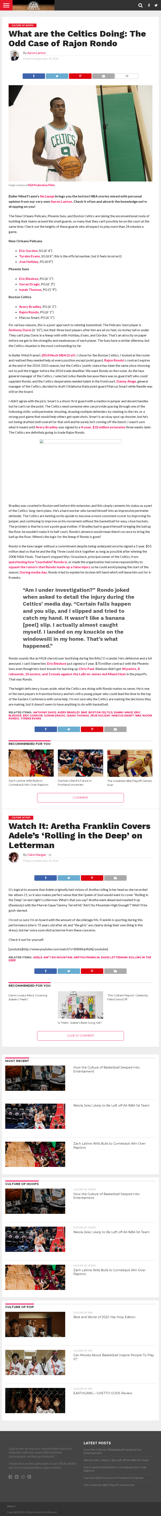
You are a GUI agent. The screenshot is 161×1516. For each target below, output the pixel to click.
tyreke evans (31, 718)
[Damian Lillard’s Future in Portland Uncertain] (80, 775)
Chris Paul (86, 669)
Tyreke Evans (29, 256)
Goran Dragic (29, 284)
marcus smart (123, 715)
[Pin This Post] (80, 75)
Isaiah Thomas (30, 289)
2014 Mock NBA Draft (58, 355)
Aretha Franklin (87, 957)
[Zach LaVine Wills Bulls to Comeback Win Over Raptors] (31, 775)
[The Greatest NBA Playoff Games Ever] (129, 776)
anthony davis (44, 712)
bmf (84, 712)
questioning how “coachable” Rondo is (38, 562)
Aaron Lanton (36, 53)
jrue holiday (100, 715)
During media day (33, 572)
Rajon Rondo (29, 312)
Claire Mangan (36, 855)
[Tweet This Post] (57, 75)
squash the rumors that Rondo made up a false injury (49, 567)
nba (138, 715)
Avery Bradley (30, 306)
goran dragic (54, 715)
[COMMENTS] (126, 75)
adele (37, 957)
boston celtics (100, 712)
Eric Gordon (28, 251)
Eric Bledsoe (28, 279)
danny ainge (123, 712)
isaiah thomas (78, 715)
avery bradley (68, 712)
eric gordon (33, 715)
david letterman (114, 957)
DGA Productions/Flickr (41, 185)
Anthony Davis (20, 330)
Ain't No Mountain (57, 957)
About (11, 1506)
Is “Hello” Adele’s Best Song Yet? (80, 1022)
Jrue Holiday (29, 261)
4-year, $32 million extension (103, 427)
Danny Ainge (126, 381)
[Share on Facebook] (34, 75)
